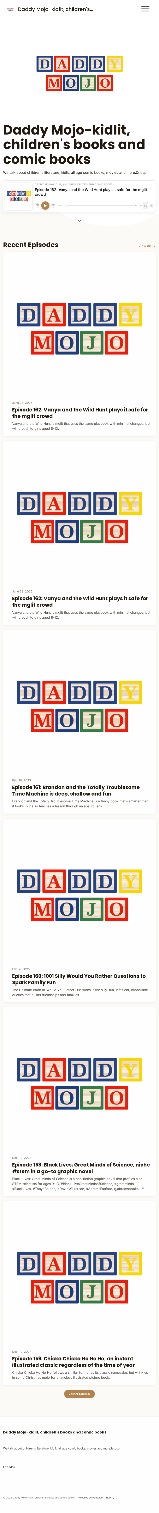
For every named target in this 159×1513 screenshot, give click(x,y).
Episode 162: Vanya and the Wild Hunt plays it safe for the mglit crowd (80, 413)
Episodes (9, 1467)
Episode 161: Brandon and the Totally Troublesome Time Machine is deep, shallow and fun (76, 790)
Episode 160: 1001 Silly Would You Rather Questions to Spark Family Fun (79, 979)
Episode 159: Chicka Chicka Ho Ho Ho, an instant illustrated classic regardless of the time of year (73, 1362)
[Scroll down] (79, 220)
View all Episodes (79, 1393)
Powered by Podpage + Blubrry (96, 1497)
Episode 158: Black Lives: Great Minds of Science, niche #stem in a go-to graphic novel (81, 1168)
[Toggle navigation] (145, 9)
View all (145, 246)
